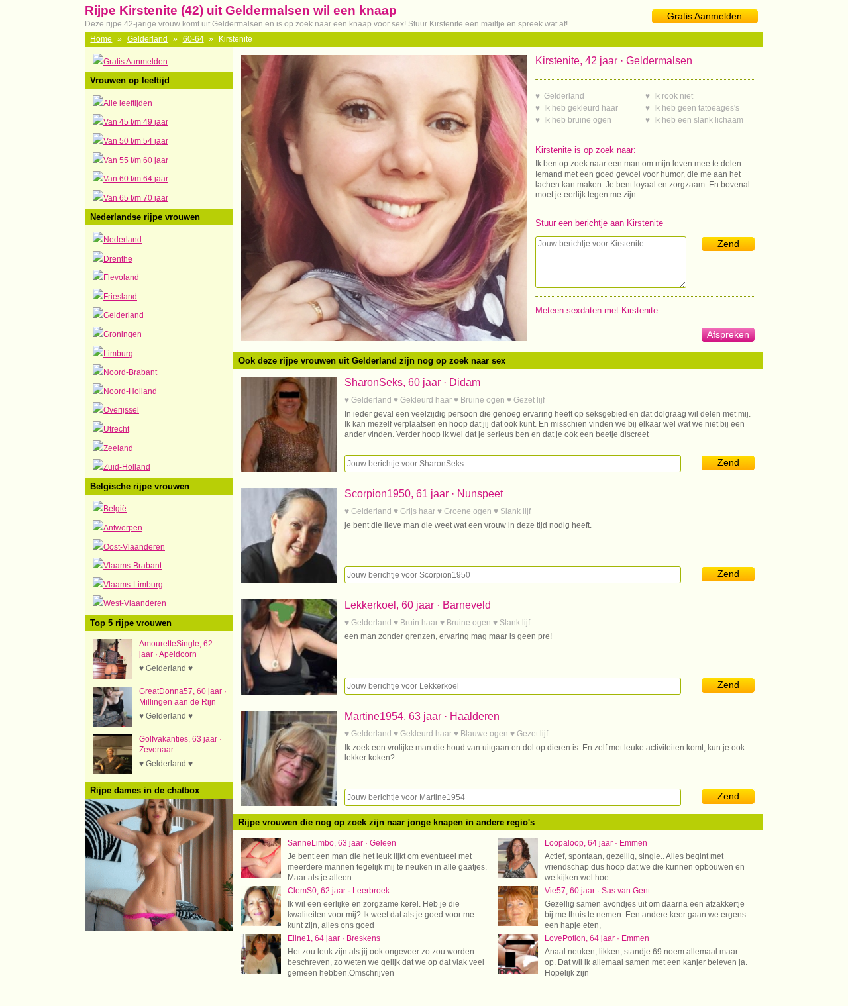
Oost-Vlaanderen (134, 547)
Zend (728, 243)
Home (101, 39)
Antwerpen (122, 527)
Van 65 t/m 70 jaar (135, 198)
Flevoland (121, 277)
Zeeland (118, 448)
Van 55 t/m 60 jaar (135, 160)
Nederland (122, 239)
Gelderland (147, 39)
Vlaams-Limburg (133, 584)
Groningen (122, 334)
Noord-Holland (130, 391)
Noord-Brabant (130, 372)
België (115, 508)
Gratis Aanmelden (704, 16)
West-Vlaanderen (134, 603)
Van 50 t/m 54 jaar (135, 141)
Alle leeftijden (127, 103)
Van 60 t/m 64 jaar (135, 178)
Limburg (118, 353)
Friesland (120, 296)
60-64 (193, 39)
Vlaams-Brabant (132, 565)
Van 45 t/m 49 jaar (135, 121)
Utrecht (116, 429)
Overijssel (121, 410)
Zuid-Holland (126, 467)
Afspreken (728, 334)
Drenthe (117, 259)
